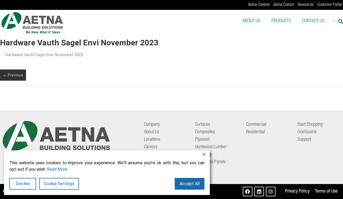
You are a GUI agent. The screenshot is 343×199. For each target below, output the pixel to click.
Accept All (190, 183)
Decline (23, 183)
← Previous (13, 75)
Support (304, 139)
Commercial (256, 124)
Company (152, 124)
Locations (152, 139)
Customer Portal (329, 5)
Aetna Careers (259, 5)
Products (281, 21)
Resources (306, 5)
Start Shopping (310, 124)
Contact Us (313, 21)
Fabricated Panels (210, 162)
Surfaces (202, 124)
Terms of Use (326, 191)
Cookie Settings (59, 183)
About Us (251, 21)
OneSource (306, 132)
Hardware (203, 154)
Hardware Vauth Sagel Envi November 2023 (44, 54)
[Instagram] (270, 191)
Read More (57, 169)
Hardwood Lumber (211, 147)
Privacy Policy (297, 191)
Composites (205, 132)
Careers (150, 147)
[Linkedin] (259, 191)
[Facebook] (247, 191)
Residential (255, 132)
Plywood (202, 139)
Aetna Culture (283, 5)
